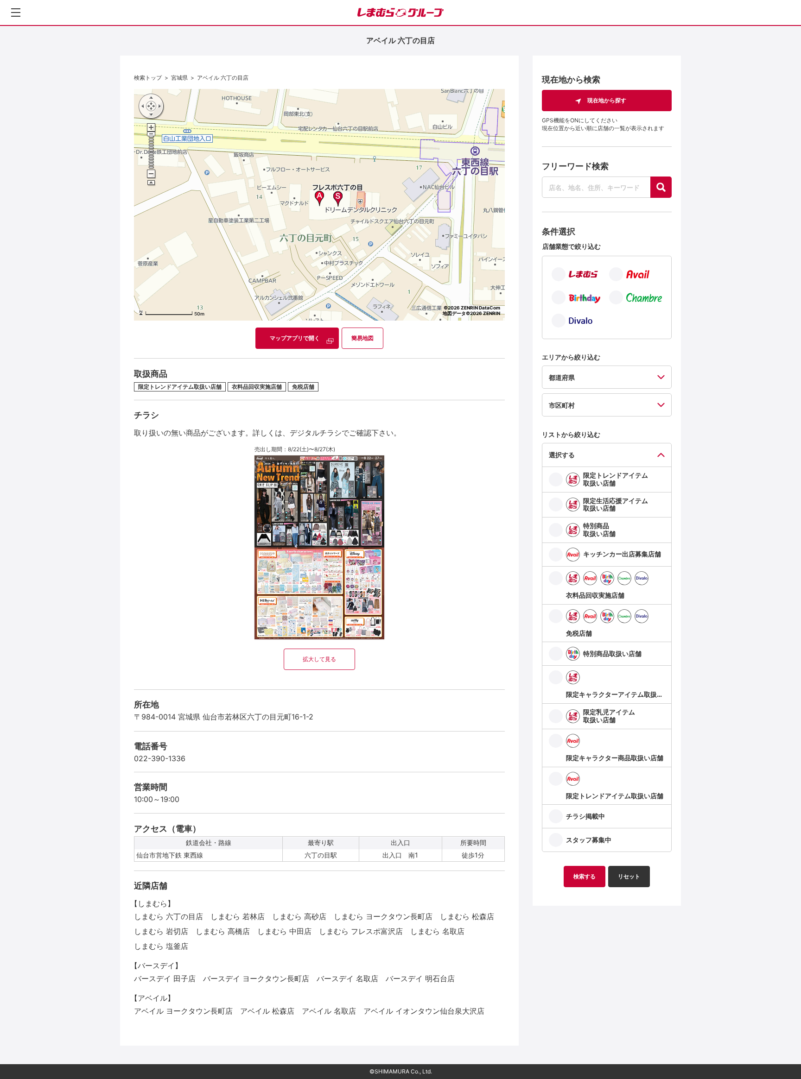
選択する (562, 455)
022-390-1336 (159, 758)
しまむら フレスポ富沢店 (361, 931)
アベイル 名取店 (329, 1011)
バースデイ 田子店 (165, 978)
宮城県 (179, 77)
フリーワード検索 (575, 166)
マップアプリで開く (295, 337)
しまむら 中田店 (284, 931)
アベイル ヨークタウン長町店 (183, 1011)
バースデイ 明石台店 (420, 978)
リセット (629, 876)
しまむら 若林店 (237, 916)
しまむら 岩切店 (161, 931)
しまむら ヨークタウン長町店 (383, 916)
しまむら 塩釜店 (161, 946)
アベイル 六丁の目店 (222, 77)
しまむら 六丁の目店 (168, 916)
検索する (584, 876)
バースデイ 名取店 (347, 978)
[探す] (661, 187)
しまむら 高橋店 (223, 931)
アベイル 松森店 (267, 1011)
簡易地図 (362, 337)
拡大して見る (319, 659)
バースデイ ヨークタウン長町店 (256, 978)
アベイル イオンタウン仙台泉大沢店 (423, 1011)
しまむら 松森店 (467, 916)
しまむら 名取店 (437, 931)
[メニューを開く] (15, 12)
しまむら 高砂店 (299, 916)
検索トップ (148, 77)
